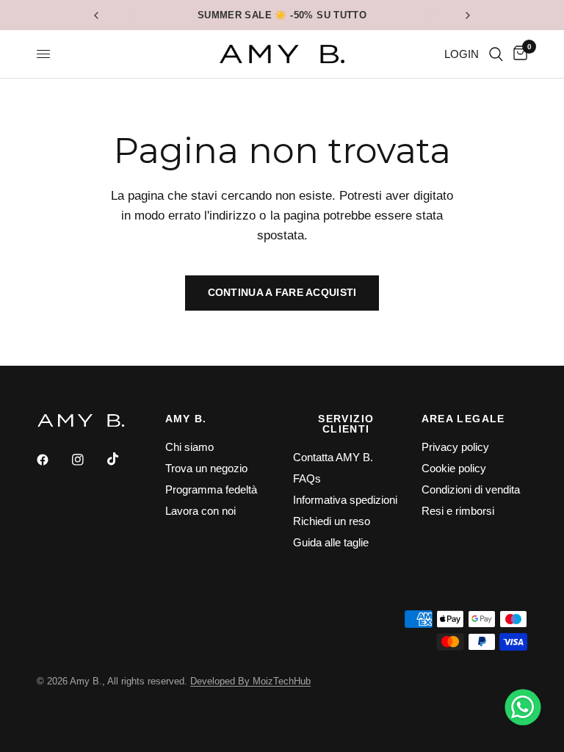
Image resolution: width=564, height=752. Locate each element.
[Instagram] (88, 460)
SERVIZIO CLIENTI (346, 423)
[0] (517, 54)
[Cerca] (496, 54)
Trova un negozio (206, 468)
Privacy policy (455, 447)
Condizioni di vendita (471, 489)
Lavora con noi (200, 511)
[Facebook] (53, 460)
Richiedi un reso (331, 521)
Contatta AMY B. (333, 457)
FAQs (307, 478)
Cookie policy (454, 468)
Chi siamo (189, 447)
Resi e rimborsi (458, 511)
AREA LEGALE (463, 418)
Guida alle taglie (331, 542)
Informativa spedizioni (345, 500)
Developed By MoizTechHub (250, 681)
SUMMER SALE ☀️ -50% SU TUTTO (282, 15)
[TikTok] (123, 459)
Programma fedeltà (211, 489)
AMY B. (186, 418)
